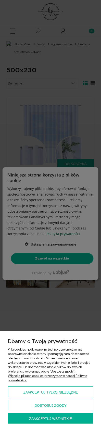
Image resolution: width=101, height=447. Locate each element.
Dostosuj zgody (50, 405)
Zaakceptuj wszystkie (50, 419)
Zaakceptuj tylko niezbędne (50, 392)
